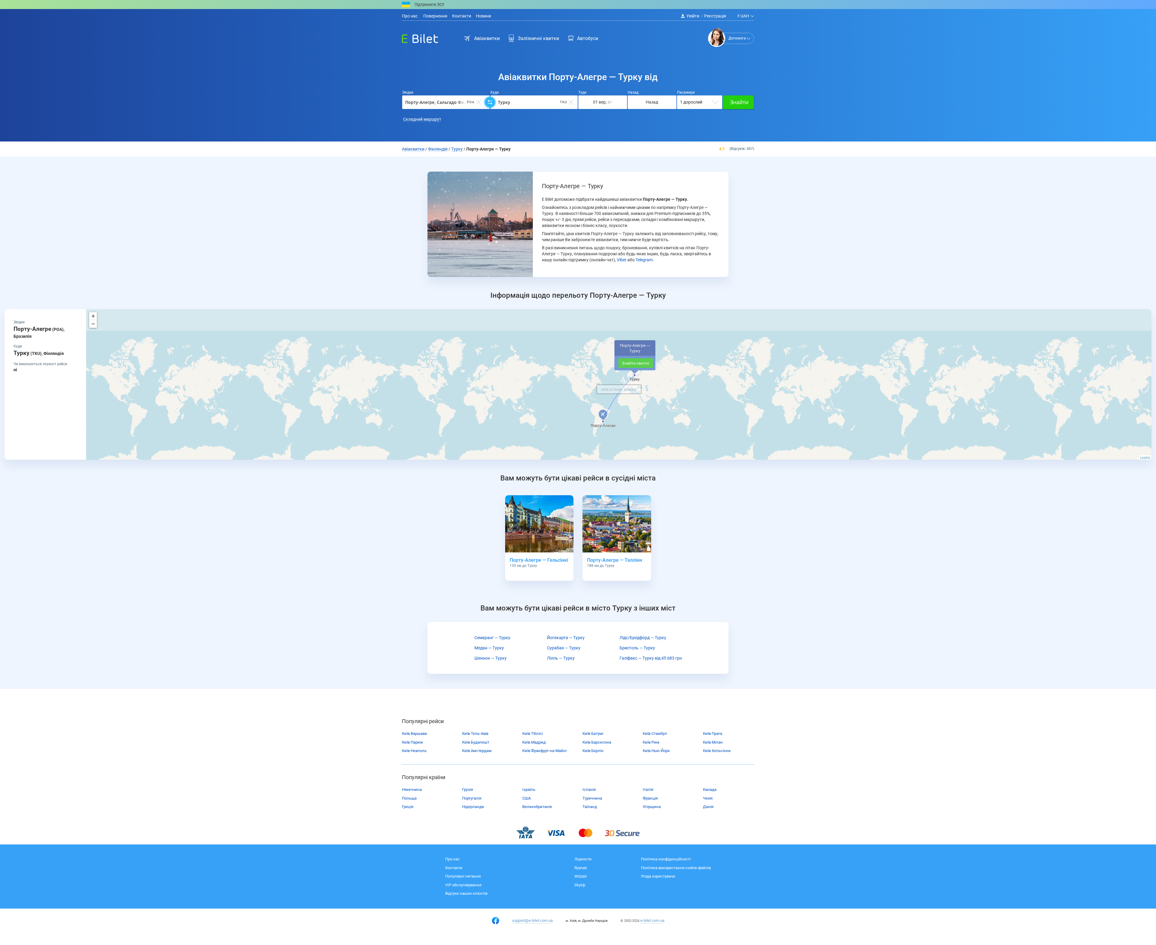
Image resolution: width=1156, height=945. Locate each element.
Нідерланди (473, 806)
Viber (621, 259)
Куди (494, 92)
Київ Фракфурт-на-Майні (544, 750)
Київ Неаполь (414, 750)
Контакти (461, 16)
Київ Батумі (593, 733)
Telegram (644, 259)
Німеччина (412, 789)
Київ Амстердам (477, 750)
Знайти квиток (635, 363)
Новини (483, 16)
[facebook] (495, 920)
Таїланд (590, 806)
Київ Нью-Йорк (656, 750)
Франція (650, 798)
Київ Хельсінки (717, 750)
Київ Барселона (597, 742)
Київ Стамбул (655, 733)
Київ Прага (712, 733)
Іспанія (589, 789)
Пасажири (686, 92)
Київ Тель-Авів (475, 733)
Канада (709, 789)
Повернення (434, 16)
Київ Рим (651, 742)
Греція (407, 806)
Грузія (467, 789)
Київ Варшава (414, 733)
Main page (414, 37)
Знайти (739, 102)
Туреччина (592, 798)
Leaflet (1145, 457)
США (526, 798)
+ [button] (93, 316)
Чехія (708, 798)
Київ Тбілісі (532, 733)
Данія (708, 806)
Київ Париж (412, 742)
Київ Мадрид (534, 742)
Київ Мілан (713, 742)
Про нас (410, 16)
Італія (648, 789)
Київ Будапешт (475, 742)
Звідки (407, 92)
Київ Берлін (593, 750)
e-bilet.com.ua (652, 920)
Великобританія (537, 806)
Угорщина (652, 806)
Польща (409, 798)
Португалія (471, 798)
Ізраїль (528, 789)
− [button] (93, 324)
